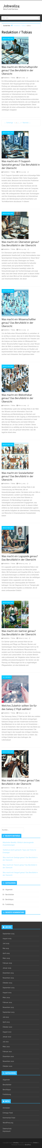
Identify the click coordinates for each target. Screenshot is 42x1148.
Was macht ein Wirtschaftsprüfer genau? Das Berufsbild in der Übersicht (20, 70)
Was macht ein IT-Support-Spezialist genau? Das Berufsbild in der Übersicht (21, 165)
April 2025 (6, 953)
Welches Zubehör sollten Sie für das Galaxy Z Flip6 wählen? (19, 707)
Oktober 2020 (7, 1066)
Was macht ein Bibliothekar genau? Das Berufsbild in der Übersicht (17, 398)
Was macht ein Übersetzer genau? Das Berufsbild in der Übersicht (20, 243)
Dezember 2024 (8, 973)
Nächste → (26, 123)
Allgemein (7, 677)
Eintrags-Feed (8, 1113)
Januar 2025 (7, 968)
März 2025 (6, 958)
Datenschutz (7, 1128)
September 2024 (8, 987)
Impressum (7, 1131)
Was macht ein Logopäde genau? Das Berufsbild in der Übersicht (20, 557)
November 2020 (8, 1061)
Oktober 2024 (7, 983)
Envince (35, 1142)
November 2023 (8, 1007)
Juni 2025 (6, 943)
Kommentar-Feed (9, 1118)
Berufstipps (9, 899)
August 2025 (7, 938)
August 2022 (7, 1032)
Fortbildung (9, 904)
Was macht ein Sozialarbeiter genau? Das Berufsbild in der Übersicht (18, 476)
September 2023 (8, 1012)
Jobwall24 (11, 6)
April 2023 (6, 1022)
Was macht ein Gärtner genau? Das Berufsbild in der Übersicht (19, 632)
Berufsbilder (8, 38)
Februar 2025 (7, 963)
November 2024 (8, 978)
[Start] (12, 25)
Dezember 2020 (8, 1056)
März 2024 (6, 997)
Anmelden (6, 1108)
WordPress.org (8, 1123)
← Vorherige (8, 123)
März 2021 (6, 1046)
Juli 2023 (6, 1017)
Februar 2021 (7, 1051)
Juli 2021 (6, 1042)
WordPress (28, 1144)
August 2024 (7, 992)
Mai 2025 (6, 948)
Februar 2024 (7, 1002)
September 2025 (8, 934)
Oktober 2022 (7, 1027)
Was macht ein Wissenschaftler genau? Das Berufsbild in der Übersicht (19, 323)
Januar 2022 (7, 1037)
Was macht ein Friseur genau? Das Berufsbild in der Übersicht (21, 782)
